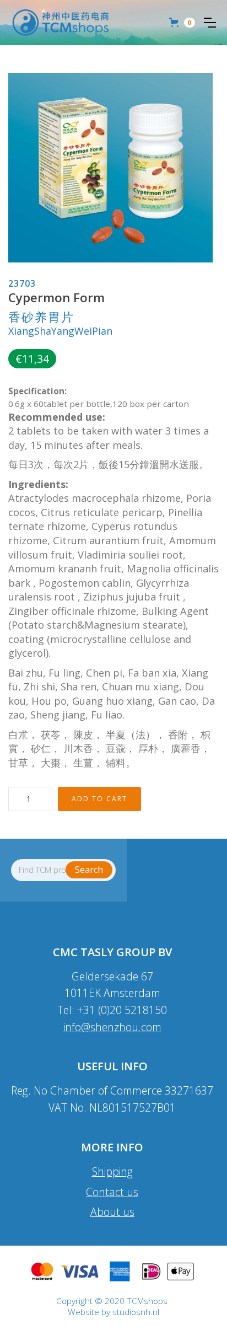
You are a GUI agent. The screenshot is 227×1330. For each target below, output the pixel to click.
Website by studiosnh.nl (113, 1312)
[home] (60, 22)
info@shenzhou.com (112, 1027)
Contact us (112, 1191)
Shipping (112, 1171)
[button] (210, 23)
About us (112, 1211)
